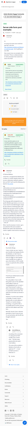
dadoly (9, 64)
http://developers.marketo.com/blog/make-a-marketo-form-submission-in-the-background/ (14, 83)
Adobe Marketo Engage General (8, 6)
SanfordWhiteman (16, 330)
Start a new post (15, 122)
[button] (8, 32)
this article (10, 184)
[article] (14, 149)
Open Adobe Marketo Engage (13, 16)
